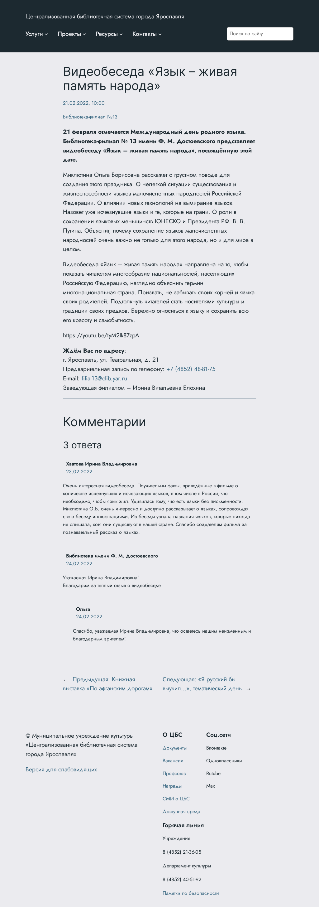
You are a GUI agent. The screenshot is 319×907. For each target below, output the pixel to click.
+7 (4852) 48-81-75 (191, 368)
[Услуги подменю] (46, 34)
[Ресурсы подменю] (121, 34)
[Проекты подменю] (84, 34)
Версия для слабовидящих (61, 769)
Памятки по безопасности (191, 893)
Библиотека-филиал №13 (90, 116)
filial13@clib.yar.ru (104, 378)
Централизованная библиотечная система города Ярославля (105, 16)
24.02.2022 (79, 563)
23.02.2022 (79, 471)
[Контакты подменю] (160, 34)
